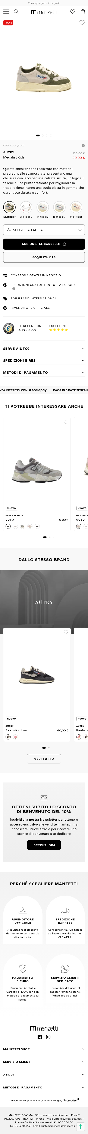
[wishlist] (82, 22)
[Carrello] (83, 11)
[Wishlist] (72, 11)
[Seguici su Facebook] (40, 1037)
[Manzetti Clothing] (44, 11)
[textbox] (44, 230)
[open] (8, 11)
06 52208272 (23, 1125)
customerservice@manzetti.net (59, 1125)
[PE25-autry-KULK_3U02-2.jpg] (44, 78)
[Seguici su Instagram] (48, 1037)
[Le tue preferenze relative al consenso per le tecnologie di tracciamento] (80, 1127)
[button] (38, 135)
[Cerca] (18, 11)
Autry (9, 152)
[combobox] (44, 230)
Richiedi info (83, 145)
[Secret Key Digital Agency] (71, 1100)
